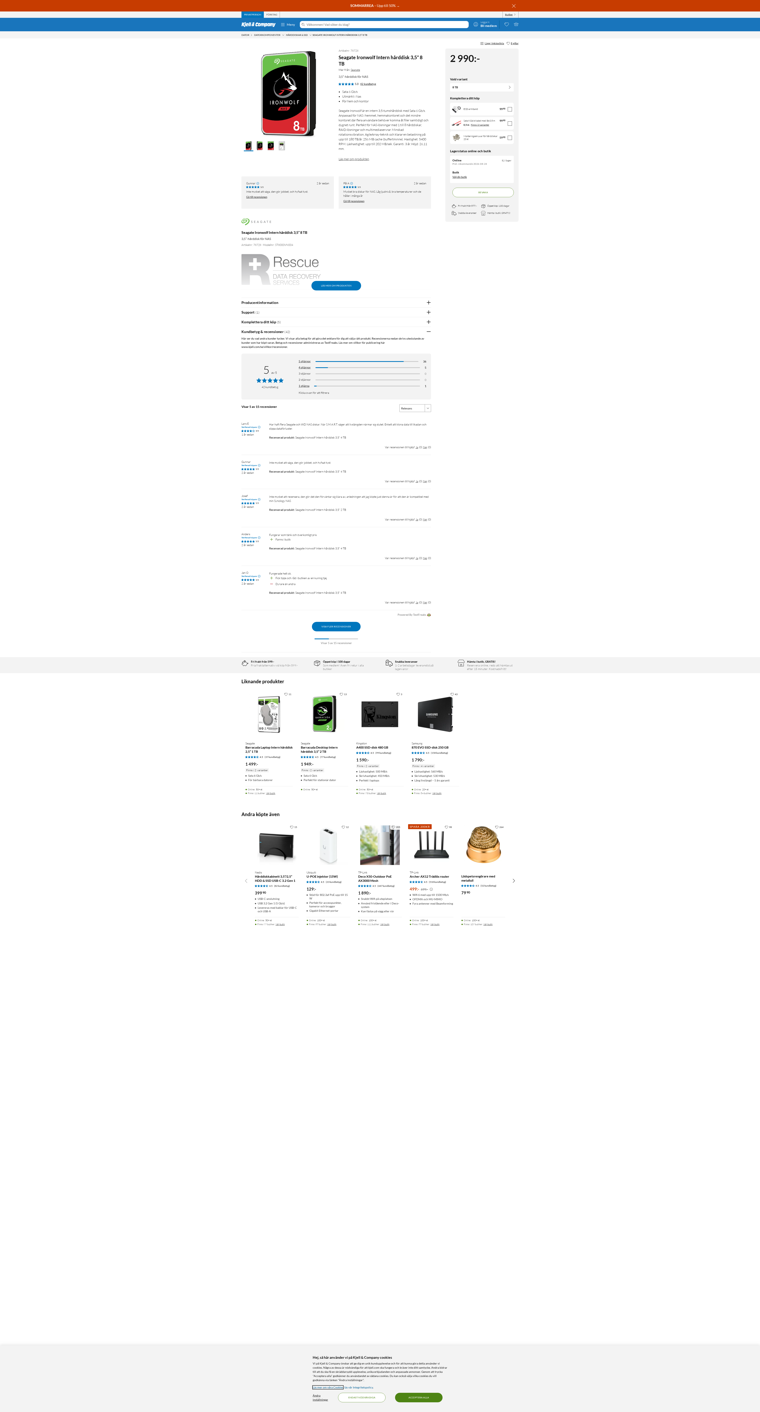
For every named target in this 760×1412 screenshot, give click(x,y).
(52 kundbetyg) (488, 885)
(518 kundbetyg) (437, 881)
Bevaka (483, 192)
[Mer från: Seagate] (256, 224)
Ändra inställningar (320, 1397)
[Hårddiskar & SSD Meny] (311, 35)
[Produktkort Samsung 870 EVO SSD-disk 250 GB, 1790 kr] (435, 714)
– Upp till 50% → (375, 5)
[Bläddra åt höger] (514, 880)
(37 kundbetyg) (272, 756)
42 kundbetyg (368, 84)
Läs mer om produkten (354, 159)
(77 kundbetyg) (328, 756)
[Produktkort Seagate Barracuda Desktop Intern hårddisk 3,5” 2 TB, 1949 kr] (324, 714)
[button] (248, 146)
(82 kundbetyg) (282, 885)
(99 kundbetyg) (383, 752)
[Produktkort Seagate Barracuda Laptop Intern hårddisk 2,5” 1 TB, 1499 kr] (269, 714)
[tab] (252, 14)
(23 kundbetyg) (334, 881)
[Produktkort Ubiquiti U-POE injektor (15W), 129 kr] (328, 845)
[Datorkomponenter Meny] (283, 35)
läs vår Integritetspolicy (358, 1387)
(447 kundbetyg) (386, 885)
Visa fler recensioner (336, 626)
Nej (425, 447)
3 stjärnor (305, 373)
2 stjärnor (305, 379)
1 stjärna (304, 385)
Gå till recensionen (256, 197)
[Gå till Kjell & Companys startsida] (259, 24)
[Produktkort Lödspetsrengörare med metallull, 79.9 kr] (483, 845)
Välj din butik (459, 177)
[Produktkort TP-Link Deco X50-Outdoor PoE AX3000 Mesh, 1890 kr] (380, 845)
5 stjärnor (305, 361)
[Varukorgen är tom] (516, 24)
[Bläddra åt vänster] (246, 880)
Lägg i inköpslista (494, 43)
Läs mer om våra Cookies (328, 1387)
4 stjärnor (305, 367)
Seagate (355, 69)
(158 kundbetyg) (439, 752)
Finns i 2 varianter (480, 124)
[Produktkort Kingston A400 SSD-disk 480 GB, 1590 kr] (380, 714)
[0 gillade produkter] (506, 24)
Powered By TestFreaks (412, 614)
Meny (291, 24)
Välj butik (270, 793)
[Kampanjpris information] (431, 889)
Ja (417, 447)
